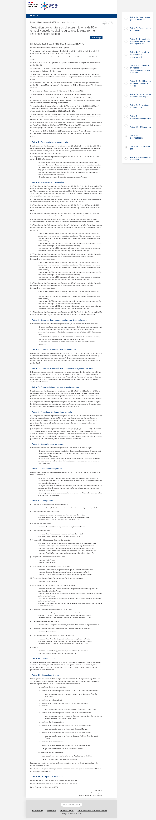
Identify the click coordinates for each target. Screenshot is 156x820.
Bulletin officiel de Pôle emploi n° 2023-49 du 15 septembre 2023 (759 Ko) (58, 44)
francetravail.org (37, 811)
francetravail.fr (51, 811)
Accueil (35, 15)
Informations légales (66, 811)
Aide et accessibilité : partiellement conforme (92, 811)
